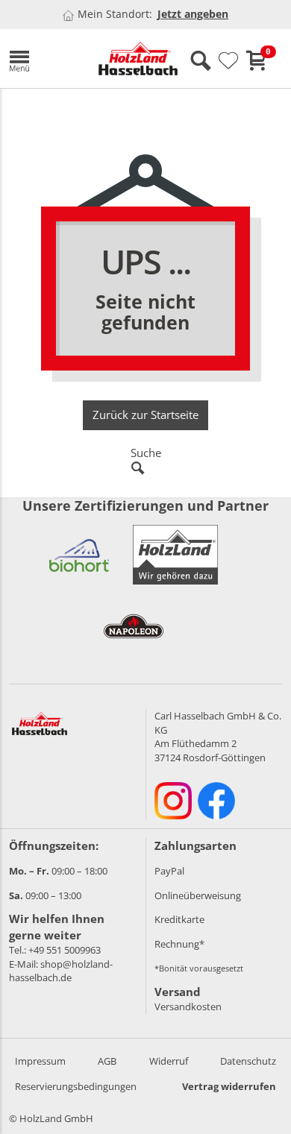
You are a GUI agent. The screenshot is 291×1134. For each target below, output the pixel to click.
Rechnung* (179, 944)
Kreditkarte (179, 919)
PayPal (169, 871)
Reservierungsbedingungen (76, 1086)
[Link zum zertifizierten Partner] (79, 555)
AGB (107, 1061)
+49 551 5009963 (64, 950)
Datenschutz (248, 1061)
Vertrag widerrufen (229, 1086)
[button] (42, 58)
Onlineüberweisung (197, 895)
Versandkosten (188, 1006)
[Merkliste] (228, 61)
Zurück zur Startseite (145, 414)
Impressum (40, 1061)
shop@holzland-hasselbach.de (61, 971)
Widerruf (168, 1061)
